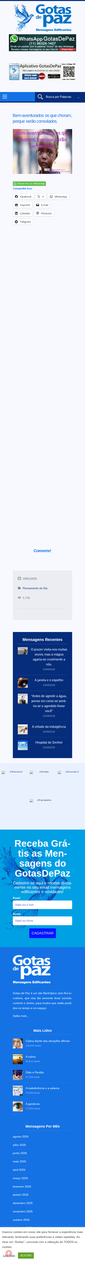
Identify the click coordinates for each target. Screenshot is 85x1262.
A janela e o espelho (49, 680)
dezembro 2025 (23, 1203)
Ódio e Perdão (35, 1072)
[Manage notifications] (9, 1253)
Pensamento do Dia (35, 588)
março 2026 (20, 1178)
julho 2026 (19, 1144)
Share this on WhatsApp (31, 183)
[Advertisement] (42, 392)
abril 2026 (19, 1169)
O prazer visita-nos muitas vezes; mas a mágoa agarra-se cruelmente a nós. (49, 657)
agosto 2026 (20, 1136)
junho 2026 (20, 1153)
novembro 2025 (23, 1211)
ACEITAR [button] (25, 1255)
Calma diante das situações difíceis (48, 1041)
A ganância (33, 1103)
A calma (31, 1056)
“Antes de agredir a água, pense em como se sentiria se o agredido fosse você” (49, 703)
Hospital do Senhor (48, 742)
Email (16, 897)
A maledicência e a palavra (42, 1088)
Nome (17, 913)
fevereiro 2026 (22, 1186)
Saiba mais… (21, 1015)
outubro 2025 (21, 1219)
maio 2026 (19, 1161)
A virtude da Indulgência (49, 726)
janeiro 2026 (20, 1194)
